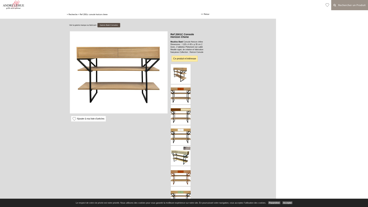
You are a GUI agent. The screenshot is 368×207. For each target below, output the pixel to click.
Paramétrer (274, 203)
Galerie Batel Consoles (109, 25)
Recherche (73, 14)
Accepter (287, 203)
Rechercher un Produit (351, 5)
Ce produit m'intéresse (184, 58)
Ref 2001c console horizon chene (94, 14)
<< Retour (205, 14)
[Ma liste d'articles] (327, 5)
